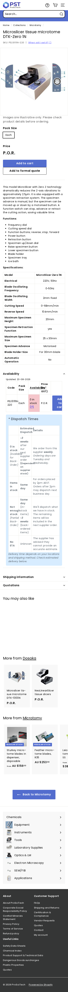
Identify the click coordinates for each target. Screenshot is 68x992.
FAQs (37, 903)
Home (6, 25)
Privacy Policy (11, 924)
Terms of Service (13, 928)
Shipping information (18, 577)
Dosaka (29, 658)
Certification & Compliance (42, 914)
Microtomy (35, 25)
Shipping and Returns (46, 907)
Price (6, 146)
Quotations (11, 585)
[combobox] (34, 14)
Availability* (38, 387)
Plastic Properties (13, 965)
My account (41, 935)
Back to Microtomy (36, 794)
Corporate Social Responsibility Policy (15, 909)
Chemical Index (12, 950)
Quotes (38, 925)
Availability (11, 374)
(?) (32, 407)
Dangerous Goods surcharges (21, 960)
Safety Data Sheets (14, 945)
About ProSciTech (13, 903)
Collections (19, 25)
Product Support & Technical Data (23, 955)
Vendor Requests (44, 920)
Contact (38, 930)
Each (9, 135)
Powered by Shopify (40, 984)
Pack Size (10, 128)
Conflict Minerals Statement (13, 917)
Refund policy (11, 933)
